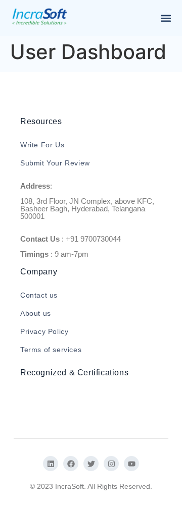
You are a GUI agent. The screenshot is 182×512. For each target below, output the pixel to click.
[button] (165, 18)
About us (35, 313)
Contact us (39, 295)
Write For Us (42, 145)
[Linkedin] (50, 463)
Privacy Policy (44, 331)
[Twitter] (91, 463)
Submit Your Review (55, 163)
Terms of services (50, 350)
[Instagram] (111, 463)
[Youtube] (131, 463)
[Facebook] (70, 463)
